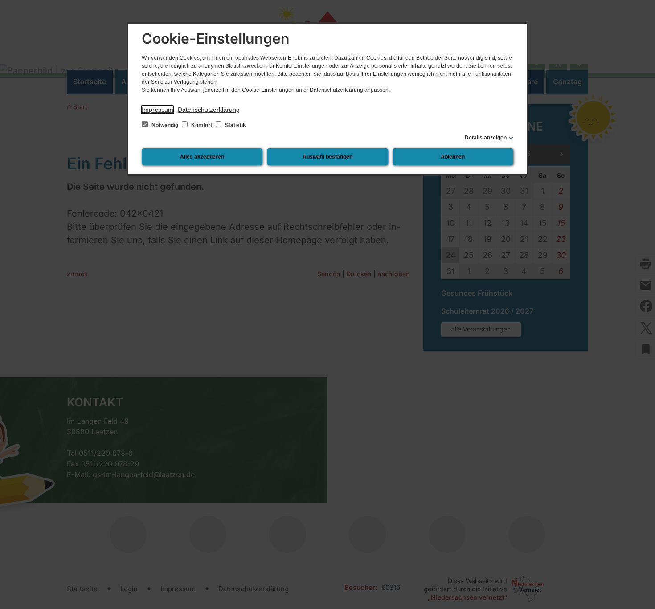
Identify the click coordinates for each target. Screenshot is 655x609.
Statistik (235, 125)
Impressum (157, 109)
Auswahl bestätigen (327, 157)
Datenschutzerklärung (209, 109)
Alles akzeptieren (202, 157)
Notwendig (165, 125)
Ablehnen (453, 157)
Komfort (201, 125)
